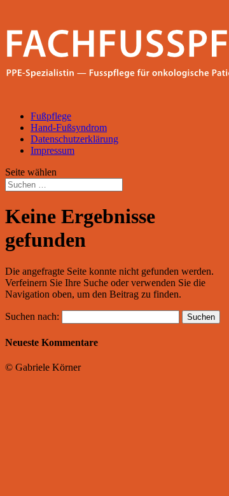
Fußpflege (51, 116)
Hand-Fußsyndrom (69, 127)
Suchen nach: (32, 316)
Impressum (52, 150)
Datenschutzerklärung (74, 139)
